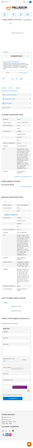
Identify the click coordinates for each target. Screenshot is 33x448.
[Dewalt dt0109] (16, 33)
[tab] (16, 202)
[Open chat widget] (29, 444)
